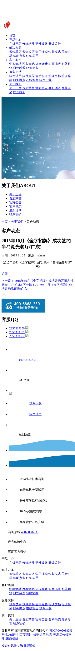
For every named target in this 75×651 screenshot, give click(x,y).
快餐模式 (54, 51)
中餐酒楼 (15, 64)
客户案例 (15, 59)
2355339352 (17, 336)
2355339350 (17, 328)
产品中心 (15, 39)
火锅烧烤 (41, 64)
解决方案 (15, 47)
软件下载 (45, 80)
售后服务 (41, 76)
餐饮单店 (15, 51)
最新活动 (15, 210)
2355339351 (17, 332)
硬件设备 (41, 43)
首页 (12, 35)
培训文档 (54, 76)
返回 (5, 273)
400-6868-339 (29, 532)
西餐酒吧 (28, 64)
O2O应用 (32, 55)
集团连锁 (41, 51)
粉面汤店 (54, 64)
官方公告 (41, 88)
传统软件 (28, 43)
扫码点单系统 (42, 634)
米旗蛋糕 (12, 638)
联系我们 (19, 92)
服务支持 (15, 72)
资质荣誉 (28, 88)
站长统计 (12, 634)
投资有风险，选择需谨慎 (18, 645)
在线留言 (32, 80)
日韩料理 (19, 68)
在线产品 (15, 43)
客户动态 (54, 88)
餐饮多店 (28, 51)
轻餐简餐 (32, 68)
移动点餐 (19, 55)
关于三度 (15, 88)
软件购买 (28, 76)
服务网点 (19, 80)
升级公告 (54, 43)
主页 (5, 221)
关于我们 (15, 84)
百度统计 (26, 634)
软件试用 (15, 76)
